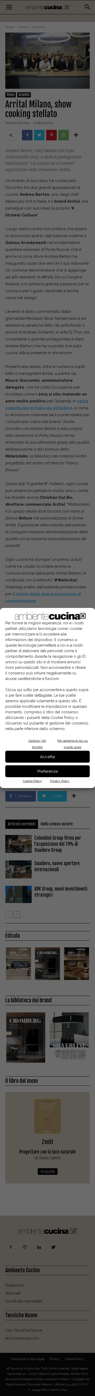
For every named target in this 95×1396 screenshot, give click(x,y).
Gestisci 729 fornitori (37, 744)
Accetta (47, 756)
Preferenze (47, 771)
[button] (83, 616)
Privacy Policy (60, 781)
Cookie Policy (32, 781)
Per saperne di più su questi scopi (72, 744)
